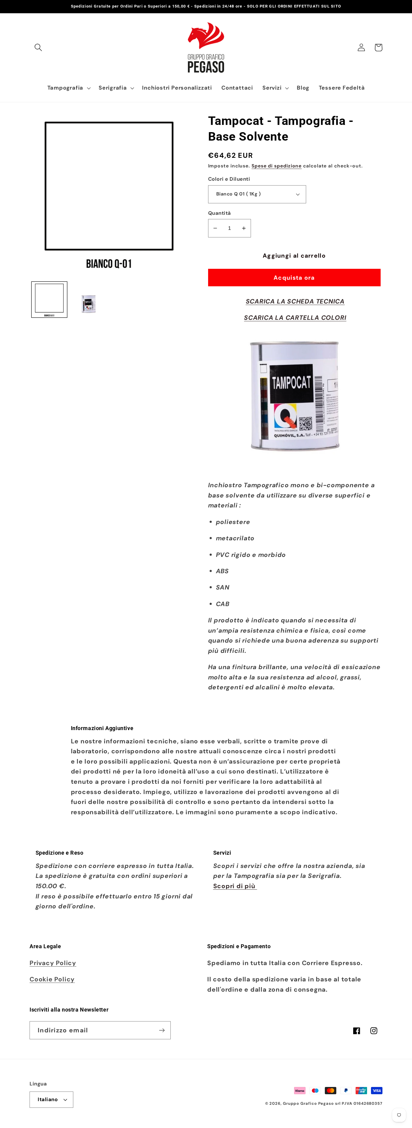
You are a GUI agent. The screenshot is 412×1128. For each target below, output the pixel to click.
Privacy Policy (53, 963)
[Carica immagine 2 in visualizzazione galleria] (88, 299)
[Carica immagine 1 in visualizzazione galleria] (49, 299)
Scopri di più (235, 886)
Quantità (219, 213)
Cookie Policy (52, 979)
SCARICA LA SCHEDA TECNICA (295, 301)
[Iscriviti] (161, 1030)
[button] (38, 47)
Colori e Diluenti (229, 179)
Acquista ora (294, 277)
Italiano (48, 1099)
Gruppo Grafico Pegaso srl (312, 1103)
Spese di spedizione (277, 166)
